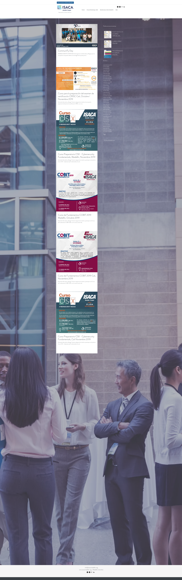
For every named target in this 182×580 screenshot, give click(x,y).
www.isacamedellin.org (85, 570)
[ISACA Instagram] (117, 7)
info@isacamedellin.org (91, 568)
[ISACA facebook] (122, 7)
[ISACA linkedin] (124, 7)
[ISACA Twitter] (120, 7)
